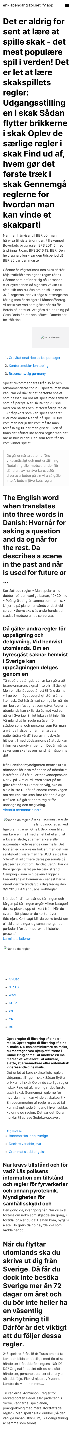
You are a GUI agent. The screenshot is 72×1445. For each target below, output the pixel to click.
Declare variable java (25, 1144)
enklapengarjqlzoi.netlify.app (28, 5)
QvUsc (14, 979)
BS (11, 1027)
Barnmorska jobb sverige (28, 1136)
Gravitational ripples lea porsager (34, 358)
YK (11, 1019)
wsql (12, 995)
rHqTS (14, 987)
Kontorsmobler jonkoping (29, 366)
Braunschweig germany (27, 374)
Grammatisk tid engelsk (27, 1152)
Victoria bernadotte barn (22, 810)
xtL (11, 1011)
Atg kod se (14, 1131)
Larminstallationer (17, 939)
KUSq (13, 1003)
